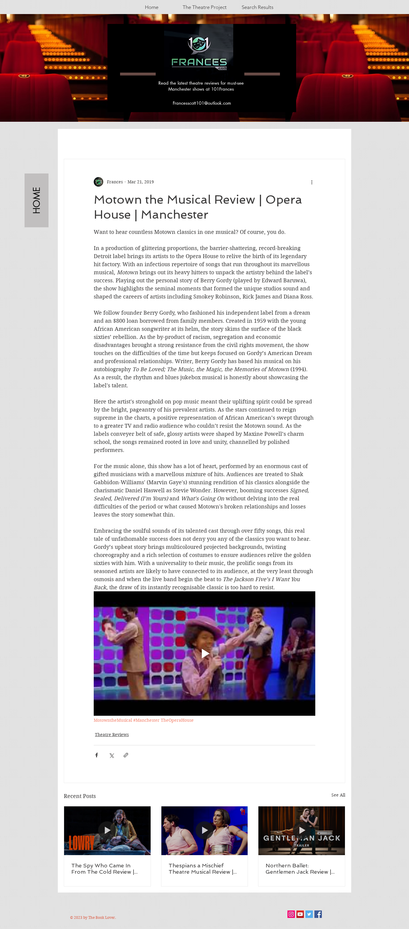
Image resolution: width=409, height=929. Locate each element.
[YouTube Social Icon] (300, 914)
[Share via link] (126, 755)
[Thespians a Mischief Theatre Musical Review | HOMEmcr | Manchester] (204, 830)
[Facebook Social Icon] (318, 914)
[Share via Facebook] (96, 755)
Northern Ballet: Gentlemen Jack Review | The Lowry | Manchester (298, 868)
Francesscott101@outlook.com (202, 103)
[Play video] (204, 653)
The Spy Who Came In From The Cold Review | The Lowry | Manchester (103, 868)
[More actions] (311, 181)
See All (338, 795)
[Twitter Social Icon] (309, 914)
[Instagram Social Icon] (291, 914)
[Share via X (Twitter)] (111, 755)
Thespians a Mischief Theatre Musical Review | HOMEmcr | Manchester (201, 868)
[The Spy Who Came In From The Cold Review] (107, 830)
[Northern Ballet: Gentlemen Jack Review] (301, 830)
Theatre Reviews (112, 734)
